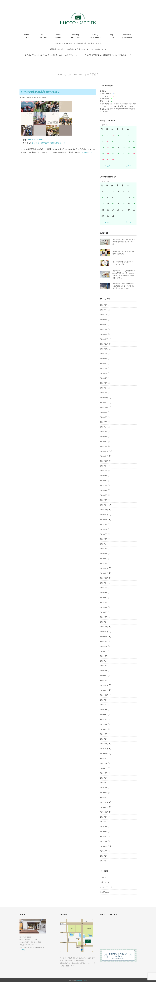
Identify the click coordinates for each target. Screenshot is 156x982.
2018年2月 (103, 793)
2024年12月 (104, 398)
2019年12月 (104, 685)
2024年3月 (103, 437)
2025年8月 (103, 359)
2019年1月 (103, 739)
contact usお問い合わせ (127, 36)
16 (108, 148)
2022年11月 (104, 515)
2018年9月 (103, 758)
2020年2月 (103, 676)
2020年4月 (103, 666)
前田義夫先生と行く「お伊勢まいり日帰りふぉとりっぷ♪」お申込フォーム (78, 49)
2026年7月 (103, 310)
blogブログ (111, 36)
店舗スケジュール (58, 143)
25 (118, 154)
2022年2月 (103, 559)
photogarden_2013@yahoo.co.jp (35, 947)
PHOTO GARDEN (81, 980)
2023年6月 (103, 480)
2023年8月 (103, 471)
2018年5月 (103, 778)
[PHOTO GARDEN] (78, 14)
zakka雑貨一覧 (58, 36)
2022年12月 (104, 510)
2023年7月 (103, 476)
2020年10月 (104, 637)
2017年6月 (103, 832)
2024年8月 (103, 417)
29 (103, 160)
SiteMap (22, 950)
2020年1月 (103, 680)
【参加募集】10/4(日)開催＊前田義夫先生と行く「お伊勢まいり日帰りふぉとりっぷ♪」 (123, 286)
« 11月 (108, 166)
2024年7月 (103, 422)
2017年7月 (103, 827)
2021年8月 (103, 588)
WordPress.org (105, 892)
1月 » (128, 166)
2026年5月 (103, 315)
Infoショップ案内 (42, 36)
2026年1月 (103, 334)
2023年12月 (104, 451)
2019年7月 (103, 710)
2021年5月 (103, 602)
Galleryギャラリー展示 (95, 36)
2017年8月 (103, 822)
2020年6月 (103, 656)
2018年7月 (103, 768)
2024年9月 (103, 412)
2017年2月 (103, 851)
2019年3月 (103, 729)
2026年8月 (103, 305)
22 (103, 154)
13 (129, 141)
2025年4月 (103, 378)
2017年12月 (104, 802)
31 (113, 160)
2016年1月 (103, 861)
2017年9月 (103, 817)
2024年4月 (103, 432)
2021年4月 (103, 607)
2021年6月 (103, 598)
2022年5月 (103, 544)
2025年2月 (103, 388)
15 (103, 148)
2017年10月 (104, 812)
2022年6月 (103, 539)
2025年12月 (104, 339)
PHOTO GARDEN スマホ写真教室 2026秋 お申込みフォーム (108, 55)
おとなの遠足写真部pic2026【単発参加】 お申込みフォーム (78, 43)
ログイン (103, 877)
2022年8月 (103, 529)
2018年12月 (104, 744)
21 (134, 148)
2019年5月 (103, 719)
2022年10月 (104, 519)
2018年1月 (103, 797)
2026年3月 (103, 324)
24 (113, 154)
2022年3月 (103, 554)
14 (134, 141)
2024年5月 (103, 427)
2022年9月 (103, 524)
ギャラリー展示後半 (40, 143)
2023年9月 (103, 466)
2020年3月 (103, 671)
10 (113, 141)
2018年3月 (103, 788)
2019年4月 (103, 724)
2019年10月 (104, 695)
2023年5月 (103, 485)
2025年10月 (104, 349)
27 (129, 154)
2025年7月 (103, 363)
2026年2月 (103, 329)
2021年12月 (104, 568)
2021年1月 (103, 622)
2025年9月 (103, 354)
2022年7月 (103, 534)
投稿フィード (104, 882)
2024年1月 (103, 446)
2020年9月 (103, 641)
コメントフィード (106, 887)
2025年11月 (104, 344)
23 (108, 154)
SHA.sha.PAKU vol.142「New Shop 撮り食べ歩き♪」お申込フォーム (51, 55)
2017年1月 (103, 856)
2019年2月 (103, 734)
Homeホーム (26, 36)
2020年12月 (104, 627)
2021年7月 (103, 593)
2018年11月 (104, 749)
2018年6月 (103, 773)
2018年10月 (104, 754)
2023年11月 (104, 456)
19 (123, 148)
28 (134, 154)
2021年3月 (103, 612)
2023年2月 (103, 500)
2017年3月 (103, 846)
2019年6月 (103, 715)
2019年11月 (104, 690)
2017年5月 (103, 836)
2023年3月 (103, 495)
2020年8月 (103, 646)
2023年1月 (103, 505)
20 (129, 148)
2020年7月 (103, 651)
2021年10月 (104, 578)
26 (123, 154)
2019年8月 (103, 705)
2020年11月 (104, 632)
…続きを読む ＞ (86, 152)
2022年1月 (103, 563)
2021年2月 (103, 617)
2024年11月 (104, 402)
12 (123, 141)
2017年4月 (103, 841)
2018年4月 (103, 783)
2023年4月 (103, 490)
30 (108, 160)
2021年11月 (104, 573)
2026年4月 (103, 320)
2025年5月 (103, 373)
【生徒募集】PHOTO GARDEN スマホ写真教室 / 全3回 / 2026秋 (123, 242)
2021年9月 (103, 583)
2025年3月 (103, 383)
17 (113, 148)
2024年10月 (104, 407)
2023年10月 (104, 461)
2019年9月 (103, 700)
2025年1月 (103, 393)
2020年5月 (103, 661)
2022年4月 (103, 549)
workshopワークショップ (75, 36)
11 (118, 141)
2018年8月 (103, 763)
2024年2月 (103, 441)
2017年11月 (104, 807)
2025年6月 (103, 368)
